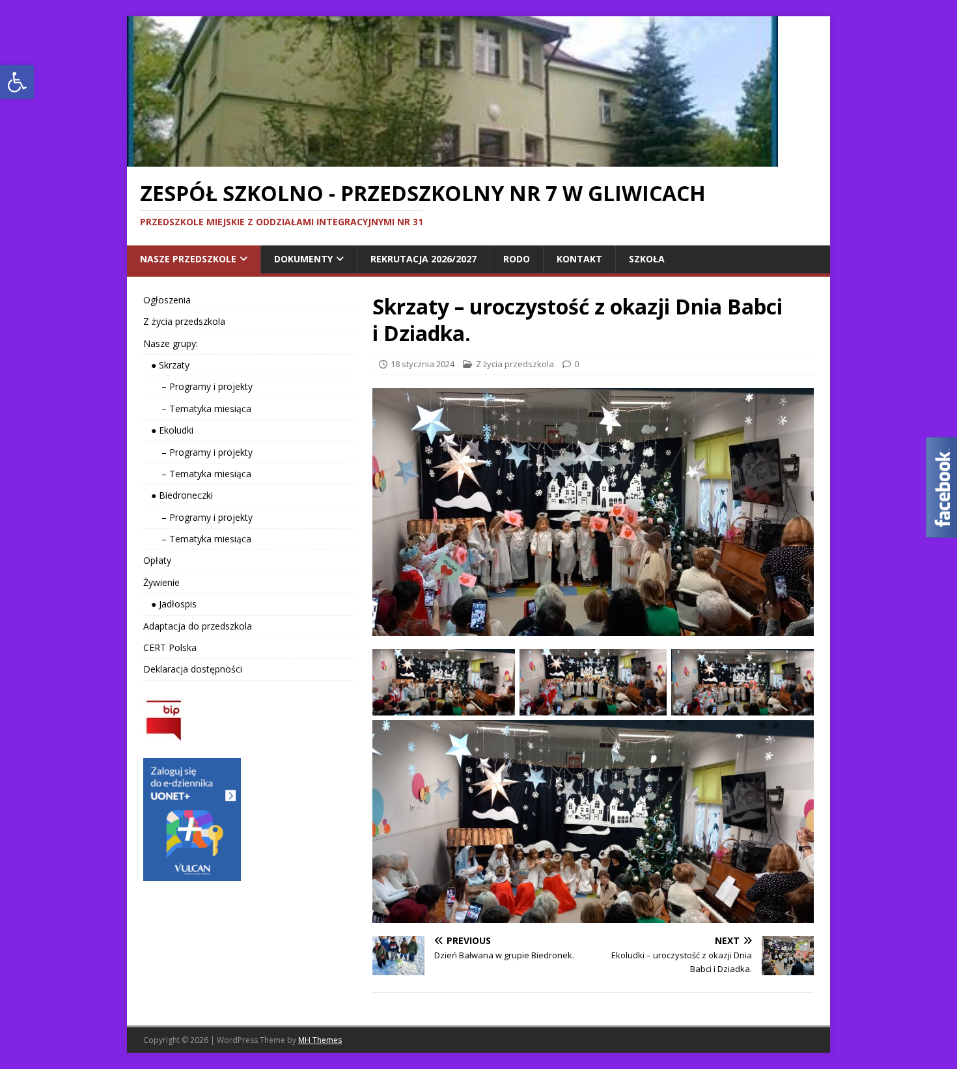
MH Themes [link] (320, 1040)
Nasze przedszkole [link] (188, 259)
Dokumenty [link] (303, 259)
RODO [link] (516, 259)
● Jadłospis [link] (170, 604)
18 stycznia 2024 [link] (422, 364)
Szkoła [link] (647, 259)
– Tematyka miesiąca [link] (197, 408)
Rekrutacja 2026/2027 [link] (423, 259)
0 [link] (576, 364)
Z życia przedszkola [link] (515, 364)
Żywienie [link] (161, 582)
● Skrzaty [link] (166, 365)
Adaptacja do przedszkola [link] (197, 626)
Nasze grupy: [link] (170, 343)
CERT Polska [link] (170, 647)
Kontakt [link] (579, 259)
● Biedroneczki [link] (178, 495)
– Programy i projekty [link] (198, 386)
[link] (17, 82)
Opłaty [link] (157, 560)
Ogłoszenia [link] (167, 300)
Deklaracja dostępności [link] (192, 669)
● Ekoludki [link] (168, 430)
